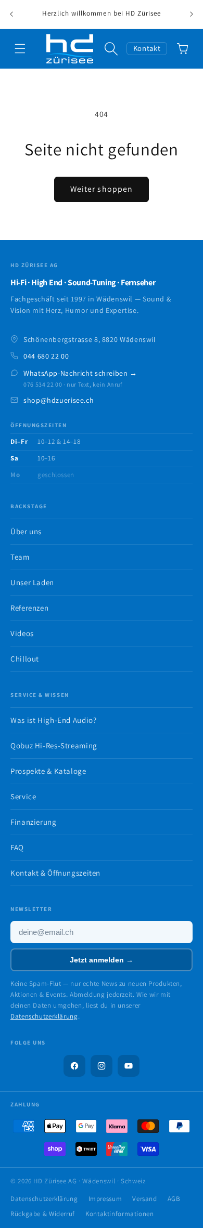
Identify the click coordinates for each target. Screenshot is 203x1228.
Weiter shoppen (101, 188)
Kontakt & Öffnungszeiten (55, 873)
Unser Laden (32, 582)
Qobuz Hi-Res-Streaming (53, 745)
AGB (174, 1198)
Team (20, 557)
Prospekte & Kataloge (48, 771)
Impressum (105, 1198)
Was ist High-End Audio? (53, 720)
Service (23, 796)
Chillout (24, 659)
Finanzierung (33, 822)
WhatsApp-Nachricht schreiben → (80, 373)
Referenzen (29, 608)
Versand (144, 1198)
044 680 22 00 (46, 356)
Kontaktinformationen (119, 1213)
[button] (20, 49)
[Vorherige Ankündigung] (11, 14)
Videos (22, 633)
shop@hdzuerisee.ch (58, 400)
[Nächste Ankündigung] (191, 14)
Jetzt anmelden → (101, 960)
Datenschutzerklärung (44, 1016)
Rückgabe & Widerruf (42, 1213)
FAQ (17, 847)
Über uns (26, 531)
